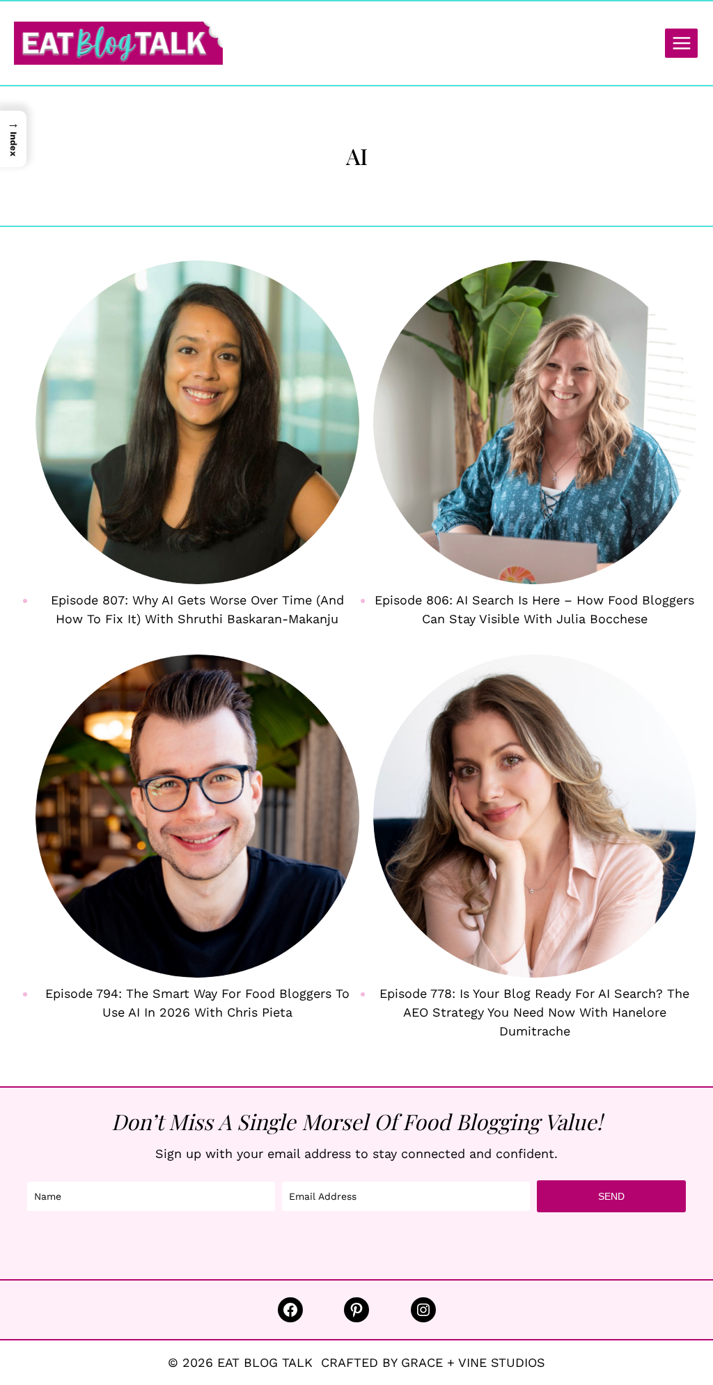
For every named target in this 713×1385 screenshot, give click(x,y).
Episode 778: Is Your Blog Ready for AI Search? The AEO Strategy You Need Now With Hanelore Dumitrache (534, 1012)
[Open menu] (681, 42)
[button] (13, 139)
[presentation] (197, 422)
